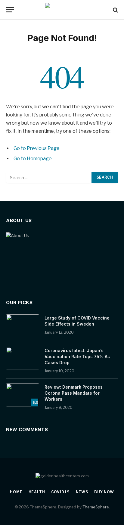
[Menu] (10, 10)
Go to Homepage (33, 158)
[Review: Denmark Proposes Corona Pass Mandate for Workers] (22, 394)
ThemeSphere (95, 506)
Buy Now (104, 492)
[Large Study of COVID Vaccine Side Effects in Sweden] (22, 325)
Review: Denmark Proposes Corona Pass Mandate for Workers (74, 393)
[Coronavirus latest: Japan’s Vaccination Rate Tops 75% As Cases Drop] (22, 358)
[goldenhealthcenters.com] (62, 10)
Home (16, 492)
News (82, 492)
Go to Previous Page (37, 148)
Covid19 (60, 492)
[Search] (115, 10)
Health (37, 492)
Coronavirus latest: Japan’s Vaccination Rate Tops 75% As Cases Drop (77, 356)
